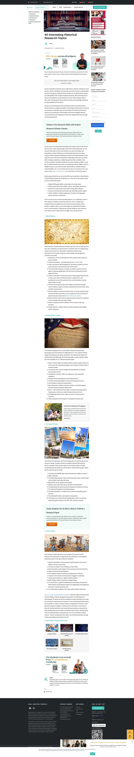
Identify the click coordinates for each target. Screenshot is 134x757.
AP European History (52, 648)
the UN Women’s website (74, 296)
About (54, 7)
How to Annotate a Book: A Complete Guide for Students (98, 68)
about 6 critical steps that (58, 171)
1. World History (32, 13)
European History (52, 634)
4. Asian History (31, 19)
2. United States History (33, 15)
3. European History (32, 17)
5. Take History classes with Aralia (34, 22)
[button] (41, 12)
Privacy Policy (81, 750)
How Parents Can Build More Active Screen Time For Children (98, 51)
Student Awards (78, 7)
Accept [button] (92, 753)
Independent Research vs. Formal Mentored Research (97, 84)
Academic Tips (49, 691)
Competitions (67, 7)
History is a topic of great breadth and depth (57, 594)
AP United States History (81, 634)
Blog (60, 7)
